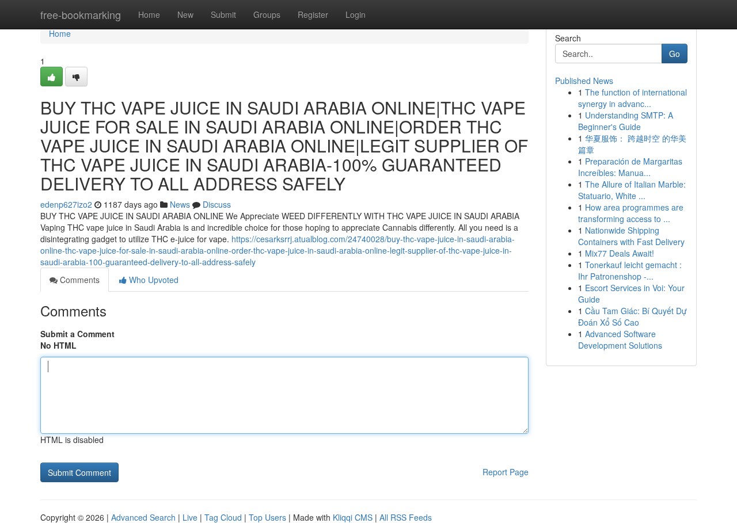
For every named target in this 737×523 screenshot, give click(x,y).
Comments (79, 279)
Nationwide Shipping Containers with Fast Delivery (631, 235)
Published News (584, 80)
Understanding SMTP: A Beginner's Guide (625, 120)
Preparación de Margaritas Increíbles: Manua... (630, 166)
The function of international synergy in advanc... (632, 97)
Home (149, 14)
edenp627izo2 (66, 204)
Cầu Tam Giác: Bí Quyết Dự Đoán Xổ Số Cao (632, 316)
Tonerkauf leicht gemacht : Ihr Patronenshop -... (630, 270)
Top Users (267, 517)
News (180, 204)
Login (355, 14)
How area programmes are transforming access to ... (630, 212)
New (185, 14)
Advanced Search (143, 517)
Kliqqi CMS (353, 517)
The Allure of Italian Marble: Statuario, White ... (632, 189)
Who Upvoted (152, 279)
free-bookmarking (80, 14)
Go (674, 53)
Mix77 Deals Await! (619, 253)
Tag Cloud (223, 517)
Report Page (506, 472)
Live (190, 517)
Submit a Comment (77, 333)
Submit (223, 14)
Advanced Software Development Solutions (620, 339)
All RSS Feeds (405, 517)
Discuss (217, 204)
